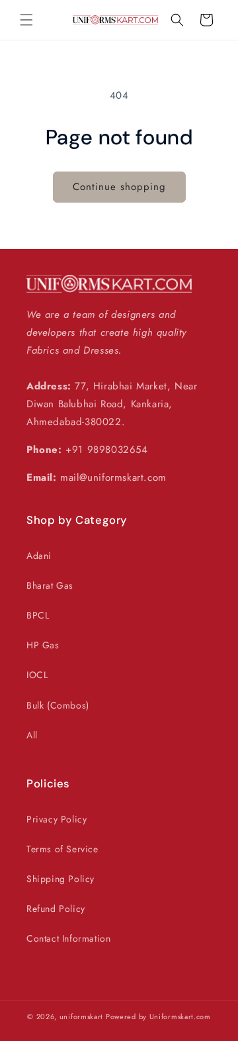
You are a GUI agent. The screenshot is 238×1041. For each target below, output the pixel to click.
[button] (26, 19)
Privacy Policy (56, 819)
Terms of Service (62, 849)
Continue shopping (119, 186)
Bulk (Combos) (57, 705)
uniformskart (81, 1016)
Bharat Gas (49, 585)
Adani (39, 555)
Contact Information (68, 938)
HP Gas (43, 645)
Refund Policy (55, 908)
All (32, 735)
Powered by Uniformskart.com (158, 1016)
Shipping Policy (60, 878)
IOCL (37, 674)
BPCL (37, 615)
